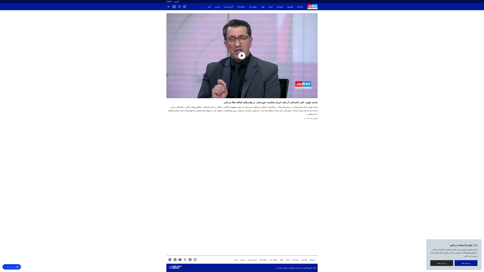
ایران (271, 7)
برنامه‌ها (300, 7)
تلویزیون (290, 7)
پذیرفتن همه (466, 263)
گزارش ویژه (228, 7)
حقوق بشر (253, 7)
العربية (176, 2)
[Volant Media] (175, 268)
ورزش (217, 7)
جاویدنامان (241, 7)
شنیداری (280, 7)
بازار (209, 7)
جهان (263, 7)
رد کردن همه (441, 263)
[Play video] (174, 6)
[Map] (184, 6)
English (169, 1)
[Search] (179, 6)
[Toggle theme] (168, 7)
